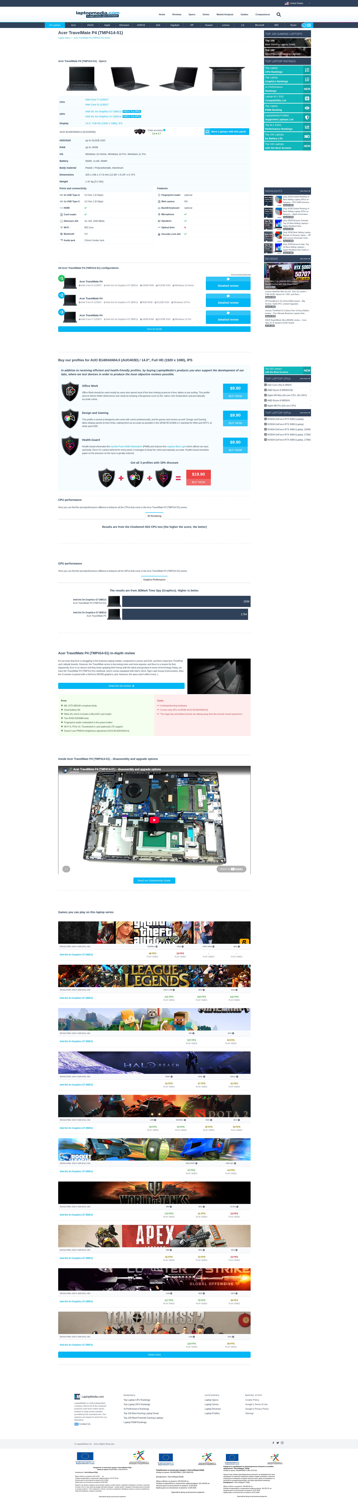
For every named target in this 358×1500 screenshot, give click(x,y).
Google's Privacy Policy (257, 1409)
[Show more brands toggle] (308, 25)
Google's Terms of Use (256, 1404)
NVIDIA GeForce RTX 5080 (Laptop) (285, 424)
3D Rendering (154, 516)
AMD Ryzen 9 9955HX (289, 400)
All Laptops (54, 25)
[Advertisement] (154, 49)
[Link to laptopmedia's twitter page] (277, 1443)
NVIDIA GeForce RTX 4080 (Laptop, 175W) (289, 440)
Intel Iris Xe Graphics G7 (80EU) (112, 116)
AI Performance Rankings (136, 1409)
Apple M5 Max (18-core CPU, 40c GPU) (289, 395)
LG (242, 25)
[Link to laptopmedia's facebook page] (273, 1443)
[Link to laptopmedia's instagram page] (282, 1443)
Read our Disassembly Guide (154, 880)
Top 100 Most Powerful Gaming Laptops (143, 1418)
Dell (158, 25)
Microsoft (259, 25)
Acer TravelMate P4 (96, 616)
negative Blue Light (176, 446)
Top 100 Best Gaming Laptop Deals (141, 1413)
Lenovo (225, 25)
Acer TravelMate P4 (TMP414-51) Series (92, 38)
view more (304, 191)
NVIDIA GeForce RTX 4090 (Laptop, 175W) (289, 434)
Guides (244, 14)
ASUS (90, 25)
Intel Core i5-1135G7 (97, 104)
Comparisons (262, 14)
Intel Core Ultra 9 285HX (289, 385)
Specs (192, 14)
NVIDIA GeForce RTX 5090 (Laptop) (285, 419)
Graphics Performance (154, 579)
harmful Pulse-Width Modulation (126, 446)
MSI (276, 25)
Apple (107, 25)
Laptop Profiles (212, 1413)
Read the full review (120, 685)
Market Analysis (225, 14)
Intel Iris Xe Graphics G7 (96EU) (112, 111)
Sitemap (249, 1413)
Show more (154, 1354)
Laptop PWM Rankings (135, 1422)
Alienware (124, 25)
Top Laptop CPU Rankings (137, 1400)
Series (206, 14)
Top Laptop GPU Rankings (137, 1404)
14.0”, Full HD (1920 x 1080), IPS (104, 123)
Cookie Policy (252, 1400)
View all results (154, 329)
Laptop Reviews (213, 1409)
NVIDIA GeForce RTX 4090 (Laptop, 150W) (289, 429)
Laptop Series (212, 1404)
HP (192, 25)
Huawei (209, 25)
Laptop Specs (64, 38)
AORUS (141, 25)
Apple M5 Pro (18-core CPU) (289, 405)
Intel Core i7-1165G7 (97, 99)
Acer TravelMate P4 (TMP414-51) (89, 603)
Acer (73, 25)
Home (162, 14)
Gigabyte (174, 25)
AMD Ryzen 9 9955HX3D (289, 390)
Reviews (176, 14)
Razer (293, 25)
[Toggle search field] (278, 14)
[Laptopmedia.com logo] (98, 14)
